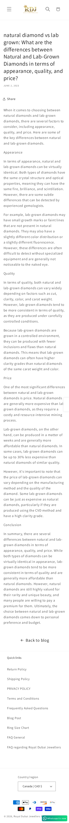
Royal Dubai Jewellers (27, 816)
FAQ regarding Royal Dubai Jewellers (34, 747)
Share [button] (11, 99)
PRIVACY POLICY (19, 688)
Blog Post (14, 718)
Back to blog (37, 640)
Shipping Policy (18, 679)
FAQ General (16, 737)
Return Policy (17, 669)
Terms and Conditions (23, 698)
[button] (9, 9)
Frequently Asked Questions (27, 708)
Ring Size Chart (18, 727)
